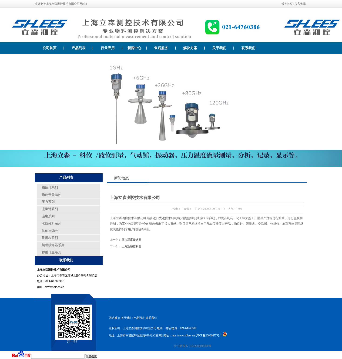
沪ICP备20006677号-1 (208, 335)
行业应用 (108, 48)
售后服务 (161, 48)
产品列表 (79, 48)
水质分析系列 (51, 223)
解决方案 (190, 48)
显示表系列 (50, 238)
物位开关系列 (51, 194)
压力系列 (48, 202)
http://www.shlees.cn (183, 335)
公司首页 (50, 48)
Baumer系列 (50, 230)
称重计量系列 (51, 252)
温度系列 (48, 216)
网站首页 (114, 317)
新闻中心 (134, 48)
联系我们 (248, 48)
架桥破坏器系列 (53, 245)
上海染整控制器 (131, 246)
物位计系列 (50, 187)
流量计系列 (50, 209)
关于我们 (219, 48)
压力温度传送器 (131, 239)
